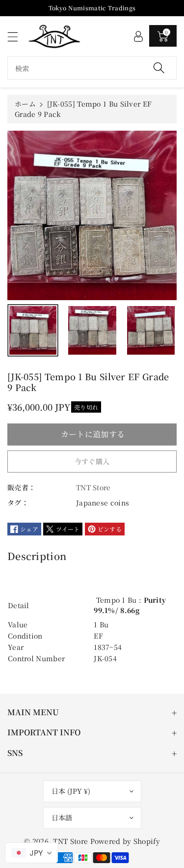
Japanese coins (102, 502)
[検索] (159, 68)
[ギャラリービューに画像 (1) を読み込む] (32, 330)
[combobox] (92, 68)
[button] (17, 36)
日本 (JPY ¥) (71, 791)
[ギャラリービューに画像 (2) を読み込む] (92, 330)
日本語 (62, 817)
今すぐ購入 (92, 461)
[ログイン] (138, 36)
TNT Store (70, 841)
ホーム (25, 104)
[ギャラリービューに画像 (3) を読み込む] (151, 330)
